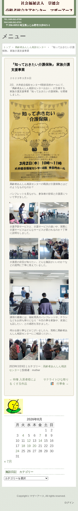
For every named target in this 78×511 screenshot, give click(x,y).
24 (17, 451)
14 (40, 441)
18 (23, 446)
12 (29, 441)
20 (34, 446)
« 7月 (8, 461)
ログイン (69, 502)
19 (29, 446)
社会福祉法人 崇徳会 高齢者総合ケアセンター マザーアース (39, 6)
